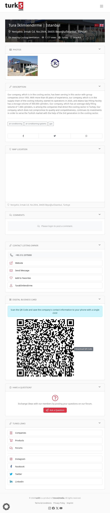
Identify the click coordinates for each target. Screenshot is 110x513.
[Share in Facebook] (23, 136)
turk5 (38, 498)
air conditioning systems (35, 123)
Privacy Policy (59, 503)
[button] (6, 506)
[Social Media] (49, 508)
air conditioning (15, 123)
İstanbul (77, 37)
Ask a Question (57, 410)
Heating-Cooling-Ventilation (25, 37)
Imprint (70, 503)
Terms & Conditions (43, 503)
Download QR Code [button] (83, 349)
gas (50, 123)
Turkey (65, 37)
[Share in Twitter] (55, 136)
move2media (58, 498)
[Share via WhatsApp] (86, 136)
